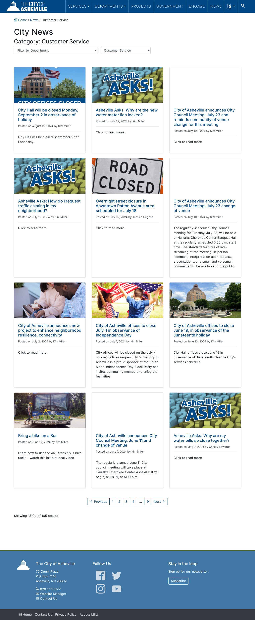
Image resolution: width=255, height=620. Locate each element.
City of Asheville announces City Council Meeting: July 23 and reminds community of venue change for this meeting (204, 117)
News (216, 6)
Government (169, 6)
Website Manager (53, 594)
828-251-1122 (50, 589)
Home (27, 614)
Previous (100, 502)
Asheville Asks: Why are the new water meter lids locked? (127, 112)
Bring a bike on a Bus (38, 435)
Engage (197, 6)
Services (77, 6)
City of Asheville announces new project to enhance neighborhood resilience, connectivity (49, 330)
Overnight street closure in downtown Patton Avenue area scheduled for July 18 (125, 206)
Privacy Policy (65, 614)
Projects (141, 6)
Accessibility (89, 614)
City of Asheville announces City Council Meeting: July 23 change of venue (204, 206)
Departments (109, 6)
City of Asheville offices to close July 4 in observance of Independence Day (126, 330)
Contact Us (48, 598)
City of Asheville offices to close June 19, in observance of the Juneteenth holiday (204, 330)
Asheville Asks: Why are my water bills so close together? (202, 438)
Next (158, 502)
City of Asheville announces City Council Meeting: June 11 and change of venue (126, 440)
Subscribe (178, 581)
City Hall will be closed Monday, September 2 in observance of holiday (48, 115)
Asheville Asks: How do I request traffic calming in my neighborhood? (49, 206)
